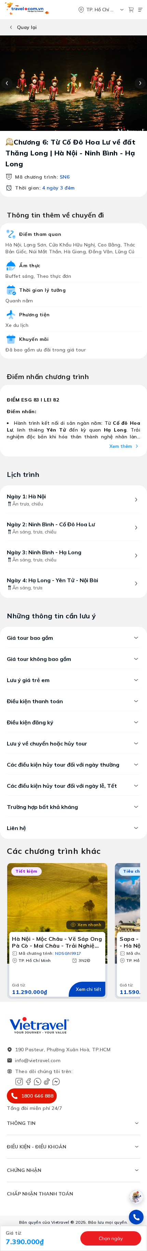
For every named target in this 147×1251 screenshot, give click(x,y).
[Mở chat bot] (136, 1197)
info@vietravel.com (38, 1060)
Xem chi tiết (88, 989)
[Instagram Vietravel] (19, 1081)
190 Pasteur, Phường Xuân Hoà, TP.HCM (62, 1049)
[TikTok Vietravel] (47, 1081)
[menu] (140, 9)
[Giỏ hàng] (131, 9)
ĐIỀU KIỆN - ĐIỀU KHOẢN (36, 1147)
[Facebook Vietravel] (28, 1081)
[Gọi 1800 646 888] (136, 1217)
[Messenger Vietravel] (56, 1081)
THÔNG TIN (21, 1123)
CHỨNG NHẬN (24, 1170)
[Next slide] (140, 83)
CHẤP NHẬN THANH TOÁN (40, 1194)
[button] (41, 1238)
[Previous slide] (6, 83)
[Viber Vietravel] (38, 1081)
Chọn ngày (111, 1238)
